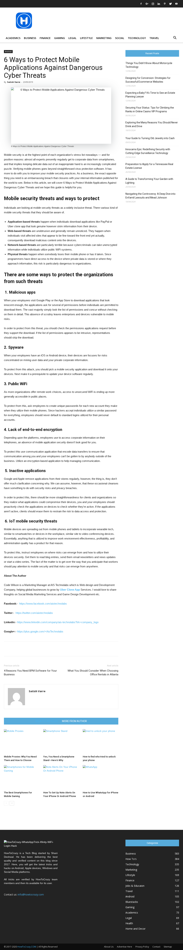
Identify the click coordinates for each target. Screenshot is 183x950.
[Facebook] (141, 4)
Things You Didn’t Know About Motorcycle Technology (148, 65)
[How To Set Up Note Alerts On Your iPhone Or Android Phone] (61, 777)
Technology (137, 38)
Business (30, 38)
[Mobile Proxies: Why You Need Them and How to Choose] (21, 741)
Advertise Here (124, 946)
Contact (156, 946)
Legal (72, 38)
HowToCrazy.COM (27, 946)
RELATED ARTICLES (46, 721)
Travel (154, 38)
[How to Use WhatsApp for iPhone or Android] (100, 777)
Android (8, 51)
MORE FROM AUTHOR (74, 721)
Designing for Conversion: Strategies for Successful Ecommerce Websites (147, 80)
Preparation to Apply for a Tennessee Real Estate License (149, 166)
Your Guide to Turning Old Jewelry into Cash (150, 138)
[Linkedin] (158, 4)
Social (119, 38)
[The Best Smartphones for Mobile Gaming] (21, 777)
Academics (13, 38)
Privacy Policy (142, 946)
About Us (108, 946)
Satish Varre (13, 82)
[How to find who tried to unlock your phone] (100, 741)
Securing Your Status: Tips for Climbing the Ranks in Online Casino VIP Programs (149, 109)
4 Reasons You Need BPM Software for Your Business (30, 672)
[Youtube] (176, 4)
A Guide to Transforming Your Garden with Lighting (149, 181)
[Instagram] (152, 4)
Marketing (104, 38)
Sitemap (168, 946)
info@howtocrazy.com (31, 894)
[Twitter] (170, 4)
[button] (174, 38)
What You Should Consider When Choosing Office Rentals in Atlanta (93, 672)
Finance (45, 38)
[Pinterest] (164, 4)
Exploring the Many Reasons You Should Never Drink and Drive (151, 124)
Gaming (59, 38)
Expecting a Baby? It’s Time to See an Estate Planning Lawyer (150, 94)
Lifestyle (86, 38)
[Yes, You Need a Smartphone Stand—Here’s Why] (61, 741)
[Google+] (147, 4)
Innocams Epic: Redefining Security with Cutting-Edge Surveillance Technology (147, 151)
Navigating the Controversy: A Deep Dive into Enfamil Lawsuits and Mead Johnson (150, 195)
